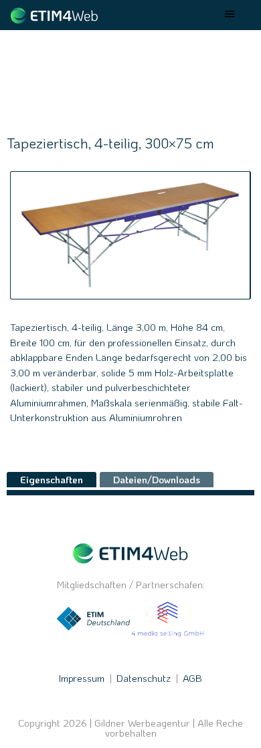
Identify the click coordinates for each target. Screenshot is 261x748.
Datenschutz (143, 677)
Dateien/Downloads (156, 479)
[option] (130, 235)
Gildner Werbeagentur (142, 723)
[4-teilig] (130, 235)
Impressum (81, 677)
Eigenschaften (51, 479)
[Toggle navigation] (230, 15)
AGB (192, 677)
